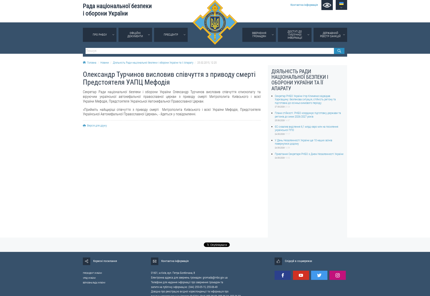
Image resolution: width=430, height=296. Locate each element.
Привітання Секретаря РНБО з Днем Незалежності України (309, 154)
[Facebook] (283, 275)
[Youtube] (301, 275)
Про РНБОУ (100, 34)
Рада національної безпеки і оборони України (117, 9)
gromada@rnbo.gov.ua (215, 277)
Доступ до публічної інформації (295, 34)
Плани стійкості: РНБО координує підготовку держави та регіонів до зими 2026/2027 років (308, 114)
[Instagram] (337, 275)
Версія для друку (97, 125)
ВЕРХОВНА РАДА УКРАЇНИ (94, 282)
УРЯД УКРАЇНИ (89, 278)
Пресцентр (171, 34)
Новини (104, 62)
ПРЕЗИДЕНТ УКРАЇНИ (92, 273)
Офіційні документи (135, 34)
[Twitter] (319, 275)
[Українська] (341, 3)
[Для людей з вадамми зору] (327, 5)
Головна (91, 62)
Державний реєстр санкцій (330, 34)
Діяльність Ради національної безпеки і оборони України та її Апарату (153, 62)
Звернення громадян (259, 34)
